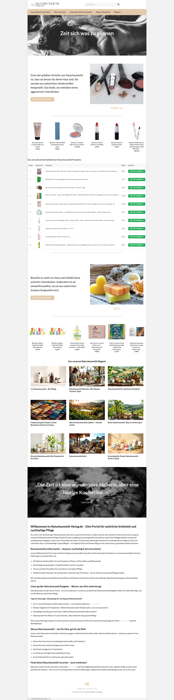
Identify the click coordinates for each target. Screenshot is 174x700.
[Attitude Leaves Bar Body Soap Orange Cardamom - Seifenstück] (136, 332)
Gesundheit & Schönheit (40, 12)
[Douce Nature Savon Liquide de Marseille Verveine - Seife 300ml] (77, 332)
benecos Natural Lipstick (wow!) (116, 144)
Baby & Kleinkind (103, 12)
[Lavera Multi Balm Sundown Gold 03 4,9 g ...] (39, 237)
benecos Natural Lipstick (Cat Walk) (96, 144)
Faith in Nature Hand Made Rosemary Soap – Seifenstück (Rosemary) (116, 346)
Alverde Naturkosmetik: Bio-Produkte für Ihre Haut (47, 457)
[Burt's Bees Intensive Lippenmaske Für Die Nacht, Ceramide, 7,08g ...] (39, 188)
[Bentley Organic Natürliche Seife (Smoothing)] (57, 332)
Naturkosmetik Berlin (78, 456)
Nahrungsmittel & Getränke (81, 12)
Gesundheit (124, 621)
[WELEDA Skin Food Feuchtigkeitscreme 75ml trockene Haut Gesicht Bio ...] (39, 179)
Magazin (117, 12)
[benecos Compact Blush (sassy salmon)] (77, 131)
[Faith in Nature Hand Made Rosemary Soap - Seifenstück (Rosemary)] (117, 332)
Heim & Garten (60, 12)
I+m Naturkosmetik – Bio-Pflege (43, 389)
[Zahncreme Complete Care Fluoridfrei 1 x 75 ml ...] (39, 229)
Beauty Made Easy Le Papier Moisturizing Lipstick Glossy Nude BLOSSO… (136, 146)
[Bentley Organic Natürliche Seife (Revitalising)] (37, 332)
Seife (116, 308)
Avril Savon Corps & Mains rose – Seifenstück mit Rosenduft (97, 346)
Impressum (81, 689)
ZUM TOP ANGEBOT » (137, 171)
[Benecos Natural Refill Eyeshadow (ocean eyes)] (57, 131)
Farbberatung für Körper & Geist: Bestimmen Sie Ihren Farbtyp (44, 423)
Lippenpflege (95, 604)
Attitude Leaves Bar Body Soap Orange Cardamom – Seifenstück (136, 346)
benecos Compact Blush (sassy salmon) (77, 144)
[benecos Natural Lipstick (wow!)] (117, 131)
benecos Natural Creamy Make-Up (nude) (37, 145)
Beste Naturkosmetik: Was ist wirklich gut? (125, 422)
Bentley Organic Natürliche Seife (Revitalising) (37, 345)
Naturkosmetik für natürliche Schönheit (124, 389)
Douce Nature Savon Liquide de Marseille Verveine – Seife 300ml (77, 345)
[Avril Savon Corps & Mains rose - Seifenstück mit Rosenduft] (97, 332)
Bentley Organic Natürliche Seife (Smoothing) (57, 345)
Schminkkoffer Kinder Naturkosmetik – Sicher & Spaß (123, 457)
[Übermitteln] (118, 4)
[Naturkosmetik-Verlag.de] (56, 5)
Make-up (117, 108)
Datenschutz (92, 689)
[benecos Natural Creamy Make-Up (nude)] (37, 131)
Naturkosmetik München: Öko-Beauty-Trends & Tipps (84, 390)
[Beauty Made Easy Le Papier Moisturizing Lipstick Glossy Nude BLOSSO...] (136, 131)
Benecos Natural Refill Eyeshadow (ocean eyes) (57, 145)
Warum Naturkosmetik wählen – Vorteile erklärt (85, 423)
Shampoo (72, 667)
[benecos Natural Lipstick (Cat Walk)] (97, 131)
